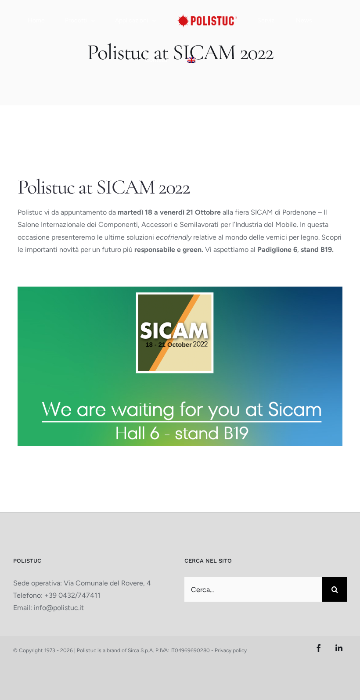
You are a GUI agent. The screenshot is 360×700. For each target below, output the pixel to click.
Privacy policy (231, 650)
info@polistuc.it (59, 607)
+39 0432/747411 (72, 595)
